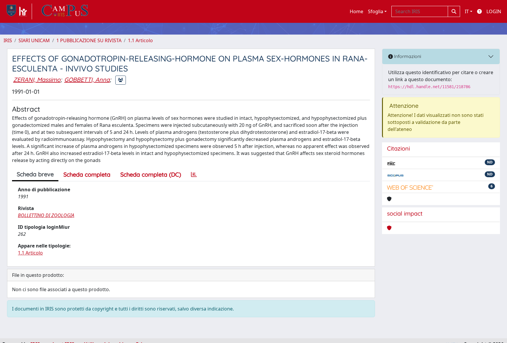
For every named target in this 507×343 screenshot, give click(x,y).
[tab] (194, 174)
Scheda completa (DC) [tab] (150, 174)
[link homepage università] (65, 11)
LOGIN (493, 11)
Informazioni (407, 56)
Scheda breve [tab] (35, 174)
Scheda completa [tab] (86, 174)
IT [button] (467, 11)
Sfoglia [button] (375, 11)
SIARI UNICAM (34, 40)
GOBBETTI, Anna (87, 79)
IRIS (8, 40)
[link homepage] (18, 11)
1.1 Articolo (140, 40)
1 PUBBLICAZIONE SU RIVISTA (88, 40)
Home (356, 11)
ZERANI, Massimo (36, 79)
